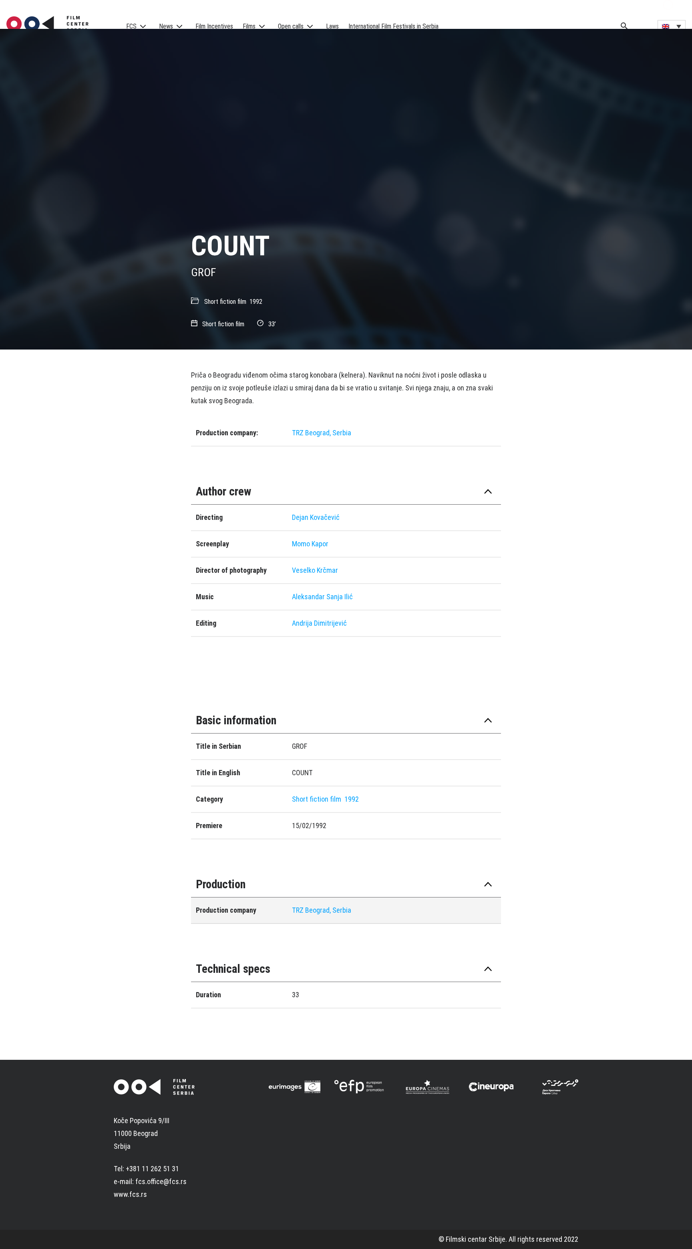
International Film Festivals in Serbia (393, 26)
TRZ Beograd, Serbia (321, 432)
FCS (131, 26)
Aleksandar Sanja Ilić (322, 596)
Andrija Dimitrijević (319, 623)
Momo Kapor (310, 544)
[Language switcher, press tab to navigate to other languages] (672, 26)
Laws (332, 26)
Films (249, 26)
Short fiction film (225, 301)
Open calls (291, 26)
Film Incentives (214, 26)
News (166, 26)
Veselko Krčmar (315, 570)
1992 (255, 301)
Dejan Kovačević (316, 517)
